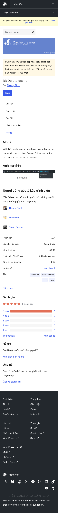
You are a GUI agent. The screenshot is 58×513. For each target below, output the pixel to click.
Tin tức (6, 404)
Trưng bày (35, 399)
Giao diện (35, 404)
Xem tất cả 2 (49, 268)
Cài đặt (9, 118)
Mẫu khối (35, 414)
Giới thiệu (8, 399)
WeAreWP (14, 217)
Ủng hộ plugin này (12, 381)
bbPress (8, 457)
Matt (7, 452)
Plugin (33, 409)
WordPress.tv (11, 438)
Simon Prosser (16, 227)
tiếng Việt (14, 474)
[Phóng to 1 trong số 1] (51, 174)
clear (52, 280)
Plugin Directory (10, 12)
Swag (34, 438)
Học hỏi (7, 423)
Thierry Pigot (13, 85)
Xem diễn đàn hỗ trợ (13, 356)
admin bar (35, 274)
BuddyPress (10, 462)
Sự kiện (34, 428)
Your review (9, 335)
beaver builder (48, 274)
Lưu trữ (6, 409)
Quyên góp (37, 433)
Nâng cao (8, 288)
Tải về (7, 93)
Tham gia (35, 423)
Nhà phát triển (13, 125)
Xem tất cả (49, 335)
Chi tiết (9, 103)
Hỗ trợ (9, 132)
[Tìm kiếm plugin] (32, 32)
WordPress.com (12, 447)
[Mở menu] (53, 4)
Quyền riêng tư (10, 414)
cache (45, 280)
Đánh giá (10, 111)
